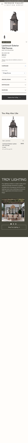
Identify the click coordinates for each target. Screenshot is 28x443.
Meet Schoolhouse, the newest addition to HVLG (14, 1)
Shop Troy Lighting (13, 227)
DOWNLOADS (5, 85)
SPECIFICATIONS (6, 79)
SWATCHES (5, 90)
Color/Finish (4, 70)
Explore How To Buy (13, 97)
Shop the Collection (8, 50)
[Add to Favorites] (23, 141)
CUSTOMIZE (5, 66)
